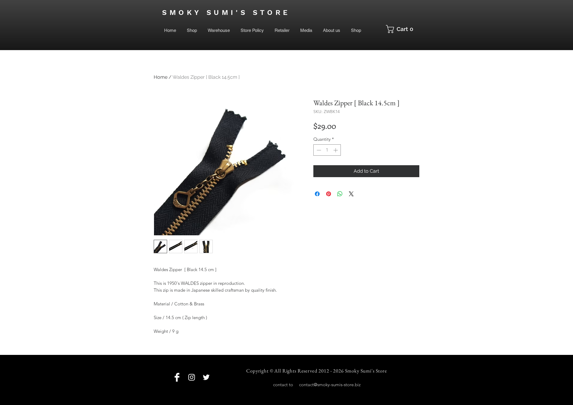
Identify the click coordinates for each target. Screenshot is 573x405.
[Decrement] (318, 150)
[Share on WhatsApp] (340, 193)
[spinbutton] (327, 150)
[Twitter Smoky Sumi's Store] (206, 377)
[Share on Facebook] (317, 193)
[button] (402, 29)
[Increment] (336, 150)
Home (160, 77)
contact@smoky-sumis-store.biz (330, 384)
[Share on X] (351, 193)
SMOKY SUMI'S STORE (226, 12)
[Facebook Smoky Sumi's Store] (176, 377)
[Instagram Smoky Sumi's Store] (191, 377)
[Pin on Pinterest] (328, 193)
